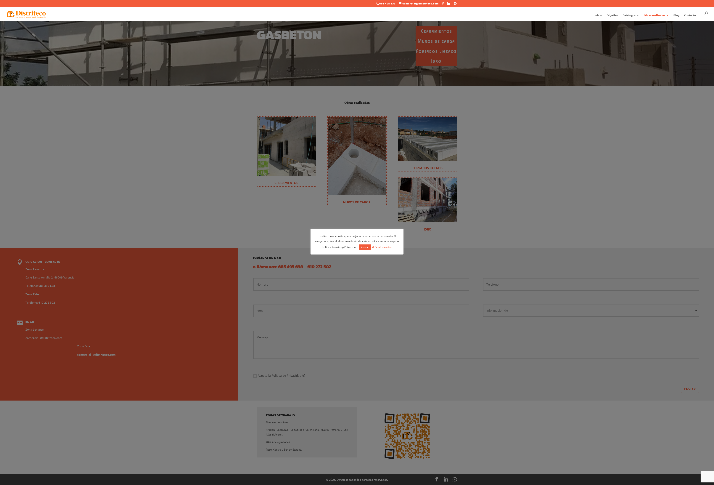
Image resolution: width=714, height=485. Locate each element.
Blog (676, 15)
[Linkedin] (448, 3)
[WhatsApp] (455, 3)
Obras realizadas (654, 15)
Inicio (598, 15)
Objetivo (612, 15)
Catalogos (629, 15)
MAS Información (382, 247)
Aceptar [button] (365, 247)
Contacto (690, 15)
